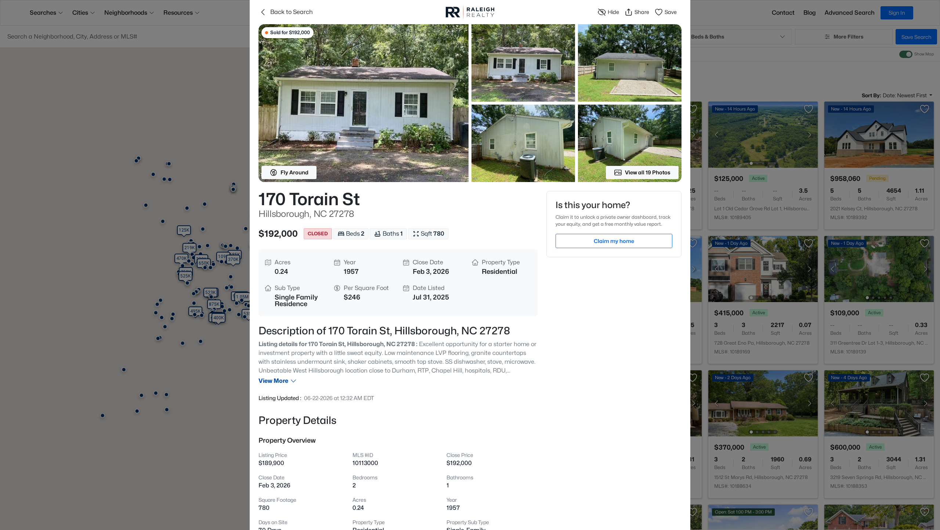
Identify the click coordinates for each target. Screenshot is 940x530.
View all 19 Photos (647, 172)
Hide (613, 12)
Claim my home (614, 241)
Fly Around (294, 172)
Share (641, 12)
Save (671, 12)
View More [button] (273, 380)
